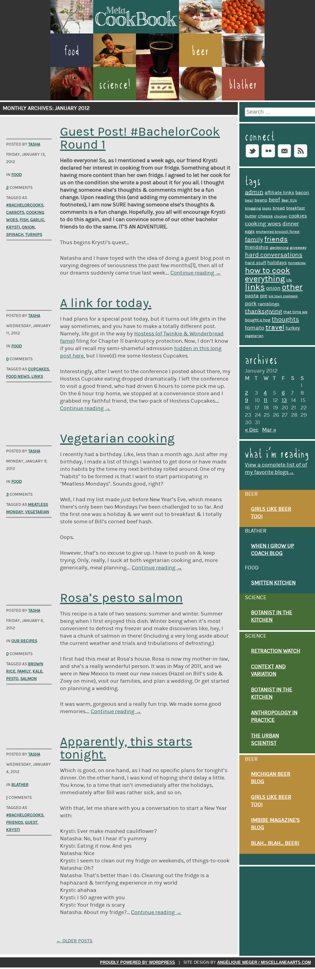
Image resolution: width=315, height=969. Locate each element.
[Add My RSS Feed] (300, 157)
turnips (33, 234)
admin (254, 192)
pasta (252, 296)
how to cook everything (267, 274)
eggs (250, 231)
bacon (302, 192)
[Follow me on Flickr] (268, 157)
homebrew (297, 263)
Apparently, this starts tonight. (126, 748)
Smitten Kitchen (273, 583)
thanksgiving (263, 311)
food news (18, 376)
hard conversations (273, 255)
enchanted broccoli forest (278, 232)
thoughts (285, 319)
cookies (298, 216)
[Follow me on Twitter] (252, 157)
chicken (280, 216)
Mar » (269, 430)
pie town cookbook (283, 296)
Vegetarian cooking (117, 439)
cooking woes (263, 224)
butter (251, 216)
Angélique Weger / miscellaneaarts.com (264, 962)
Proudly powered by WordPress (137, 962)
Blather (243, 84)
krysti (13, 227)
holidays (277, 262)
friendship (257, 247)
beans (260, 200)
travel (274, 327)
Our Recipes (24, 641)
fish (24, 219)
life (289, 280)
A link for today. (105, 303)
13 (284, 400)
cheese (265, 216)
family (24, 671)
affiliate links (279, 192)
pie (263, 296)
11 (265, 400)
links (37, 376)
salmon (28, 678)
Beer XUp (289, 200)
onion (28, 227)
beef (274, 200)
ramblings (268, 304)
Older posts (74, 941)
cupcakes (38, 369)
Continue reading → (195, 273)
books (266, 208)
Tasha (34, 144)
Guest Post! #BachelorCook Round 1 (140, 138)
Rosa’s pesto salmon (121, 598)
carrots (15, 212)
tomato (254, 328)
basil (249, 200)
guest (31, 822)
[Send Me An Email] (284, 157)
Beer (200, 51)
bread (279, 208)
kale (37, 671)
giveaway (298, 247)
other (292, 287)
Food (71, 51)
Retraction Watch (275, 651)
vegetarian (37, 512)
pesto (12, 678)
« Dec (251, 430)
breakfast (295, 208)
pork (251, 303)
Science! (114, 84)
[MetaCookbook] (136, 31)
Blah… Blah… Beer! (275, 843)
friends (14, 822)
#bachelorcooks (24, 205)
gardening (279, 247)
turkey (292, 328)
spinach (14, 234)
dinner (290, 224)
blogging (253, 208)
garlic (37, 219)
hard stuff (255, 262)
